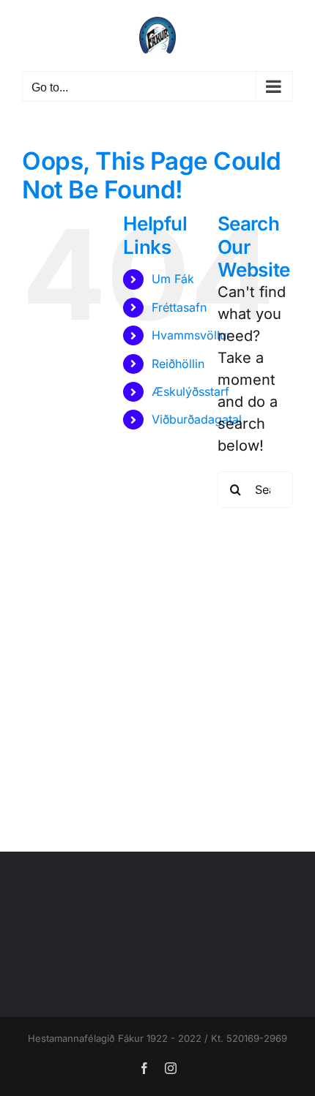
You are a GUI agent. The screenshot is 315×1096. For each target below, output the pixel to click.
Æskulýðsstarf (190, 391)
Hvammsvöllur (191, 335)
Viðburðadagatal (197, 419)
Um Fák (173, 278)
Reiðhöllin (178, 363)
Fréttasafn (179, 307)
